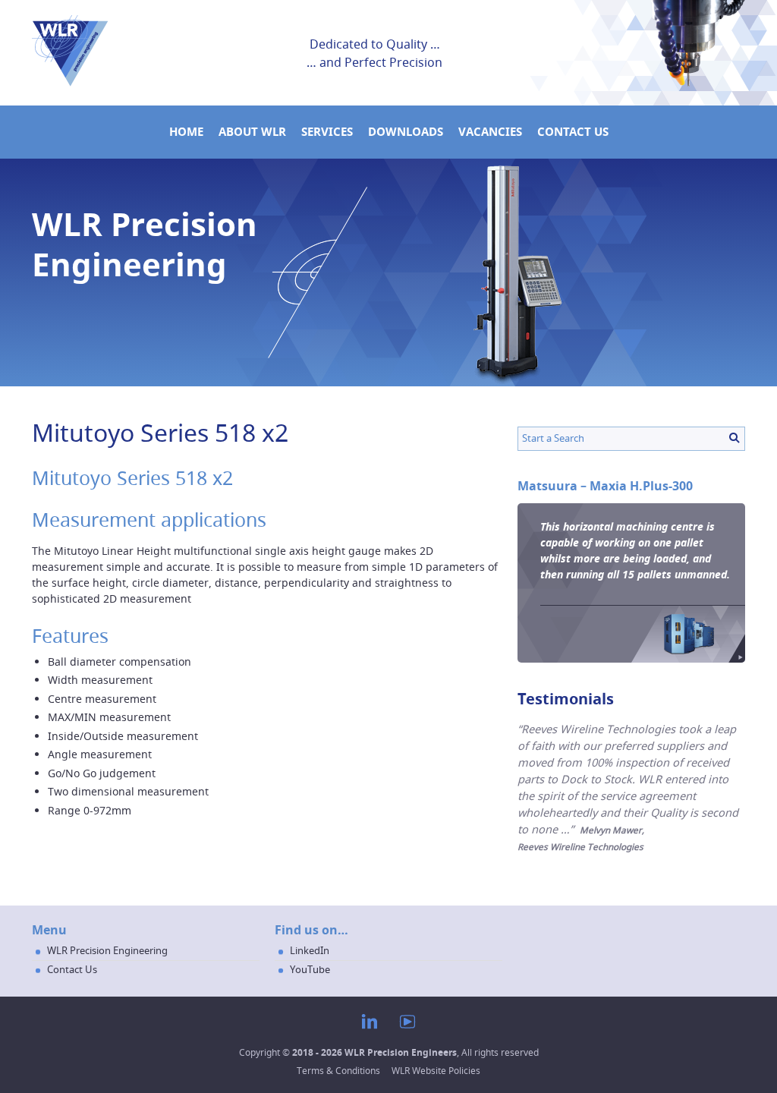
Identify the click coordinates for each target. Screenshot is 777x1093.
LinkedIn (309, 950)
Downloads (405, 132)
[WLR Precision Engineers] (70, 83)
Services (327, 132)
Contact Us (573, 132)
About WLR (252, 132)
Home (186, 132)
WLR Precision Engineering (107, 950)
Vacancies (490, 132)
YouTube (310, 969)
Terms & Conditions (338, 1070)
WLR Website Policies (436, 1070)
